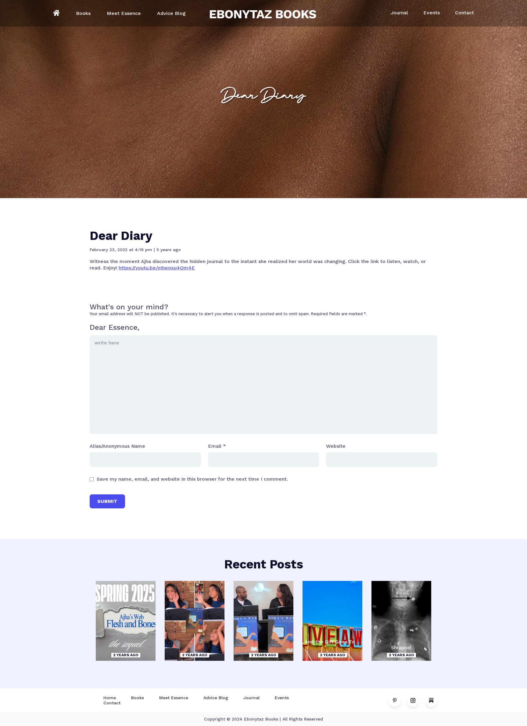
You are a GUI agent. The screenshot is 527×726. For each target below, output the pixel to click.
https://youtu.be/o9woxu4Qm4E (157, 268)
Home (109, 697)
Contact (464, 13)
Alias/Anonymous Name (117, 446)
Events (431, 13)
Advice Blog (171, 13)
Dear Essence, (114, 327)
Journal (399, 13)
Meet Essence (124, 13)
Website (336, 446)
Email (217, 446)
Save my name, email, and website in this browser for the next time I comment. (192, 479)
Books (83, 13)
